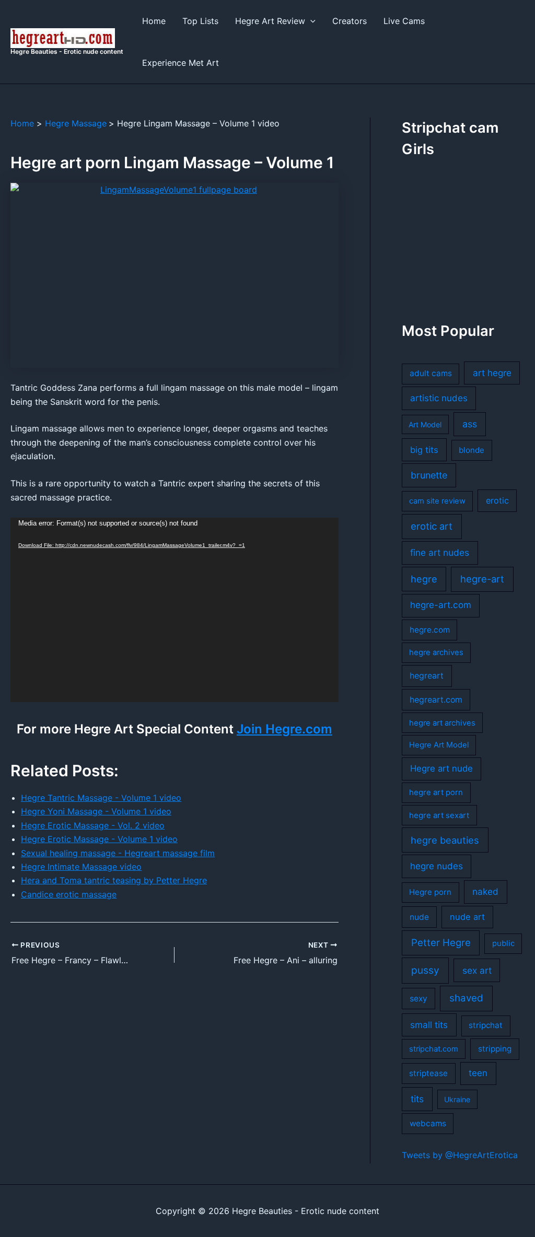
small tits (429, 1024)
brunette (429, 475)
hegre (424, 579)
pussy (425, 970)
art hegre (492, 372)
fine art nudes (439, 552)
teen (478, 1073)
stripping (494, 1049)
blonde (471, 450)
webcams (428, 1123)
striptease (428, 1073)
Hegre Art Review (270, 21)
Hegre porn (430, 892)
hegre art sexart (439, 815)
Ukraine (457, 1099)
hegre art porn (436, 792)
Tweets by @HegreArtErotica (460, 1155)
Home (154, 21)
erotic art (431, 526)
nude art (467, 917)
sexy (418, 998)
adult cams (431, 373)
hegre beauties (445, 840)
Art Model (425, 424)
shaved (466, 998)
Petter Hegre (441, 942)
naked (485, 891)
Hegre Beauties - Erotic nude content (66, 51)
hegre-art (482, 579)
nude (419, 917)
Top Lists (200, 21)
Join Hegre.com (284, 729)
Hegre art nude (441, 768)
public (503, 943)
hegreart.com (436, 700)
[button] (310, 21)
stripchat (486, 1025)
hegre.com (430, 630)
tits (417, 1098)
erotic (497, 500)
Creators (349, 21)
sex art (477, 970)
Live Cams (404, 21)
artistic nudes (439, 398)
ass (469, 423)
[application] (174, 610)
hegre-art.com (440, 605)
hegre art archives (442, 723)
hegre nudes (436, 866)
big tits (424, 450)
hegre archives (436, 652)
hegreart (427, 676)
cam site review (437, 501)
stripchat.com (433, 1049)
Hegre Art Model (439, 745)
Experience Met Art (180, 62)
